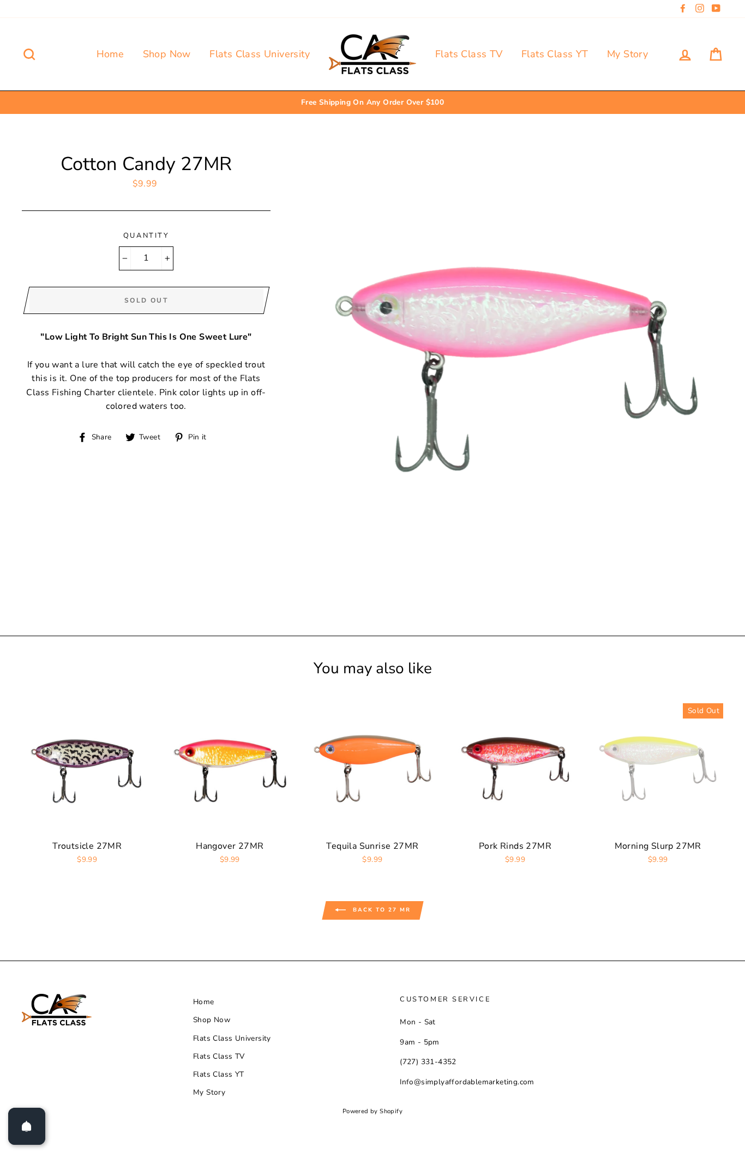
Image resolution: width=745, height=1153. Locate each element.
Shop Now (167, 54)
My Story (627, 54)
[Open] (26, 1126)
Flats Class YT (554, 54)
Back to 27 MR (380, 910)
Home (110, 54)
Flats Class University (259, 54)
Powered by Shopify (372, 1111)
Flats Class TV (469, 54)
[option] (372, 102)
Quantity (146, 235)
